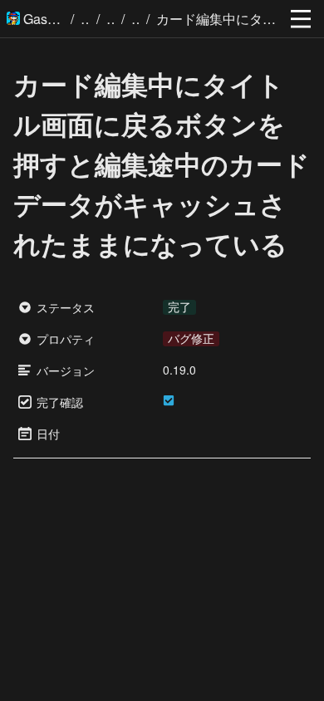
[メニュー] (300, 19)
